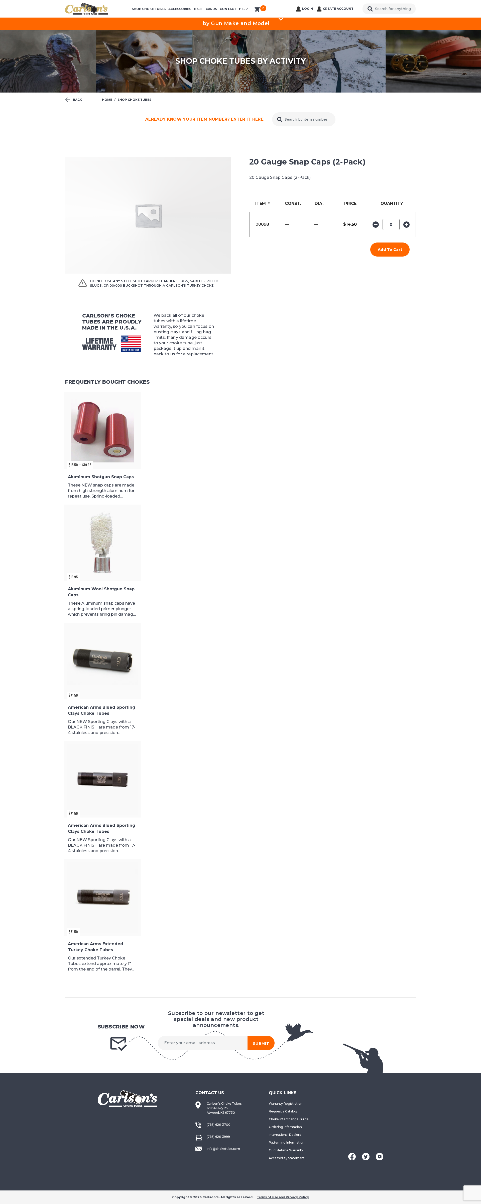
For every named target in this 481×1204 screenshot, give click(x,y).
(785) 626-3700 (218, 1125)
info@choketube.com (223, 1149)
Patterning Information (286, 1142)
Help (243, 9)
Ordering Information (285, 1127)
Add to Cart (390, 249)
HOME (107, 100)
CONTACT (228, 9)
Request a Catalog (283, 1111)
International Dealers (285, 1135)
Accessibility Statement (287, 1158)
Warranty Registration (285, 1103)
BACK (77, 100)
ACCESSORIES (179, 9)
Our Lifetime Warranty (286, 1150)
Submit (261, 1043)
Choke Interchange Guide (289, 1119)
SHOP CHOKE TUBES (149, 9)
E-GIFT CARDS (205, 9)
